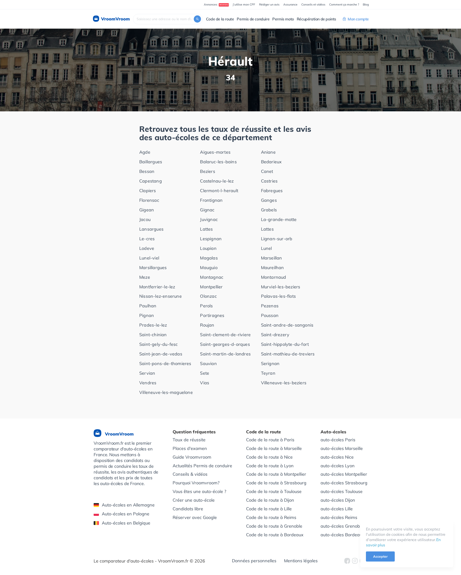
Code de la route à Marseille (274, 448)
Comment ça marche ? (344, 4)
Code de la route (220, 19)
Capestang (150, 181)
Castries (269, 181)
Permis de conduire (253, 19)
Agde (144, 152)
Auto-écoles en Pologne (125, 514)
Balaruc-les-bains (218, 161)
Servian (147, 373)
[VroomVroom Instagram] (355, 561)
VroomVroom (115, 19)
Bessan (146, 171)
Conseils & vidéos (190, 474)
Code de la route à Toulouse (274, 491)
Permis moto (283, 19)
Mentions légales (301, 560)
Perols (206, 306)
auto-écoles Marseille (342, 448)
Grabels (269, 210)
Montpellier (211, 287)
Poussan (270, 315)
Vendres (147, 382)
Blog (366, 4)
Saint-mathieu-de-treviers (288, 354)
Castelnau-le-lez (217, 181)
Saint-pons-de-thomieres (165, 363)
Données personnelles (254, 560)
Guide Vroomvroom (192, 457)
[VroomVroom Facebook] (347, 561)
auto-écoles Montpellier (344, 474)
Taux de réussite (189, 439)
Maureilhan (272, 267)
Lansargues (151, 229)
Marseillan (271, 258)
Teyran (268, 373)
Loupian (208, 248)
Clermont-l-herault (219, 190)
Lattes (206, 229)
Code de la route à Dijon (270, 500)
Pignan (146, 315)
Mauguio (208, 267)
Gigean (146, 210)
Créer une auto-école (194, 500)
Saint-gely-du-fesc (158, 344)
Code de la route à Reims (271, 517)
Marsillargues (153, 267)
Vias (204, 382)
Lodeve (146, 248)
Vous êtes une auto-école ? (199, 491)
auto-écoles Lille (337, 509)
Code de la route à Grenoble (274, 526)
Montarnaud (273, 277)
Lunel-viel (149, 258)
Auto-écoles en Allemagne (128, 505)
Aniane (268, 152)
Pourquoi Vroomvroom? (196, 483)
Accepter (380, 556)
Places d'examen (190, 448)
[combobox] (168, 19)
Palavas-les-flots (278, 296)
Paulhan (147, 306)
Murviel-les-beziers (280, 287)
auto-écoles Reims (339, 517)
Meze (144, 277)
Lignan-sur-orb (276, 238)
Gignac (207, 210)
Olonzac (208, 296)
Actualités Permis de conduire (202, 465)
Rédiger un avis (269, 4)
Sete (204, 373)
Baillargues (150, 161)
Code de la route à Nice (269, 457)
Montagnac (211, 277)
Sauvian (208, 363)
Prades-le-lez (153, 325)
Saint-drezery (275, 334)
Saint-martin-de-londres (225, 354)
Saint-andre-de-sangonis (287, 325)
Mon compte (358, 19)
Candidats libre (188, 509)
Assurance (290, 4)
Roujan (207, 325)
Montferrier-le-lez (157, 287)
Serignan (270, 363)
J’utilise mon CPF (244, 4)
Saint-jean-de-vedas (160, 354)
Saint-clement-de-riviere (225, 334)
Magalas (209, 258)
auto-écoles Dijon (338, 500)
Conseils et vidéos (313, 4)
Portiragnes (212, 315)
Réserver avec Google (195, 517)
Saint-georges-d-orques (225, 344)
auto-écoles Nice (337, 457)
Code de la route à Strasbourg (276, 483)
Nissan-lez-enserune (160, 296)
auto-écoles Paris (338, 439)
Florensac (149, 200)
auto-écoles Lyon (338, 465)
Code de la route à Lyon (270, 465)
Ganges (269, 200)
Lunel (266, 248)
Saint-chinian (153, 334)
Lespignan (211, 238)
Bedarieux (271, 161)
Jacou (145, 219)
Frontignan (211, 200)
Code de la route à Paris (270, 439)
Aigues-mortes (215, 152)
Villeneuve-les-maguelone (166, 392)
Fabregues (272, 190)
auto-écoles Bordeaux (342, 534)
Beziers (207, 171)
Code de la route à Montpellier (276, 474)
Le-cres (147, 238)
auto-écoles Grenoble (342, 526)
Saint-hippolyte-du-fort (285, 344)
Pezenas (270, 306)
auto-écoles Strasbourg (344, 483)
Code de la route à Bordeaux (274, 534)
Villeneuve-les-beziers (283, 382)
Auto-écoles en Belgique (126, 523)
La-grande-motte (279, 219)
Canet (267, 171)
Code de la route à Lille (269, 509)
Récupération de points (316, 19)
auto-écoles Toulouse (342, 491)
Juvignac (209, 219)
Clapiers (147, 190)
